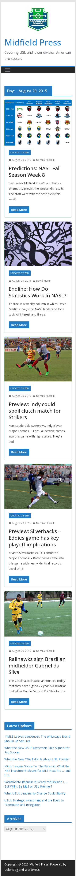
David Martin (43, 280)
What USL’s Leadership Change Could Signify (34, 793)
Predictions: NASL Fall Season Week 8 (35, 171)
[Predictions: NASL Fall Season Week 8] (37, 123)
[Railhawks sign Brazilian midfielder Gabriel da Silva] (37, 614)
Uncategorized (19, 152)
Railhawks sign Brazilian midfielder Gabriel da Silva (37, 665)
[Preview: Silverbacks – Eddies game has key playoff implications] (37, 486)
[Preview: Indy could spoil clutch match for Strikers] (37, 359)
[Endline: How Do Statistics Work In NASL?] (37, 244)
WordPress (32, 870)
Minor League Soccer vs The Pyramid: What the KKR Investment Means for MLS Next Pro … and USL (37, 770)
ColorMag (11, 870)
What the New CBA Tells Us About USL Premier (36, 759)
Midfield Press (32, 42)
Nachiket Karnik (45, 160)
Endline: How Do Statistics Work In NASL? (37, 292)
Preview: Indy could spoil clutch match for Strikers (35, 411)
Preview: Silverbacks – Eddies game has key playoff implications (35, 538)
